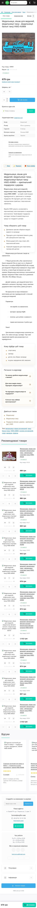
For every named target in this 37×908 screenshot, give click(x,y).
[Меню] (3, 3)
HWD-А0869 (15, 431)
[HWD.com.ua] (7, 3)
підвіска (15, 433)
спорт (4, 433)
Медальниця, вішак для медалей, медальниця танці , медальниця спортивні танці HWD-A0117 (27, 513)
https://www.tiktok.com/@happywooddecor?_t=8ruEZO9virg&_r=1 (23, 850)
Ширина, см (6, 87)
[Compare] (13, 467)
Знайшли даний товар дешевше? (11, 82)
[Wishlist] (9, 467)
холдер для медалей (26, 431)
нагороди (9, 433)
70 (9, 91)
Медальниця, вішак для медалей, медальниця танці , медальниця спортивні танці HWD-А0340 (27, 540)
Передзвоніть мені (18, 820)
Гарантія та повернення (15, 152)
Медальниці (10, 415)
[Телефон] (30, 3)
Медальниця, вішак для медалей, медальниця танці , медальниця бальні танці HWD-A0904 (27, 681)
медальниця (10, 428)
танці (29, 428)
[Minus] (7, 101)
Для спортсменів (16, 12)
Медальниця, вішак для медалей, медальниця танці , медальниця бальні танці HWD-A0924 (27, 708)
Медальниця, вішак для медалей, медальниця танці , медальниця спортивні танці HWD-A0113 (27, 485)
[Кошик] (34, 3)
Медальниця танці (12, 418)
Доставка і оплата (13, 142)
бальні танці (6, 431)
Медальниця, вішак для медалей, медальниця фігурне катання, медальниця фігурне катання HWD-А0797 (27, 623)
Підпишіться (28, 803)
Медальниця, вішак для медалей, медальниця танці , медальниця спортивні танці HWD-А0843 (27, 653)
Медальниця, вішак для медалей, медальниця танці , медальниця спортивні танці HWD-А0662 (27, 596)
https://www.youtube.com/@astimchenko (18, 850)
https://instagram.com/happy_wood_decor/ (13, 850)
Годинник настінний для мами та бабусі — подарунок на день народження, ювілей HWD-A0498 (13, 765)
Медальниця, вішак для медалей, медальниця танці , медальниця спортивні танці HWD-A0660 (27, 568)
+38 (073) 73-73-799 (19, 818)
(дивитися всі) (18, 117)
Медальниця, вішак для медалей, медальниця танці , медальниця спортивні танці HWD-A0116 (27, 453)
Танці (23, 12)
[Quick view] (5, 467)
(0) (8, 69)
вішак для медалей (20, 428)
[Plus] (7, 99)
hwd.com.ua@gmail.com (18, 854)
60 (4, 91)
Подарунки (7, 12)
